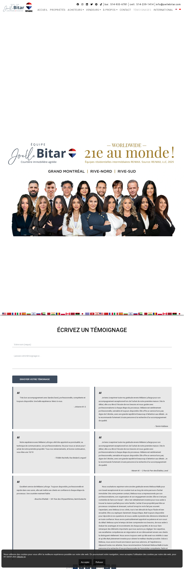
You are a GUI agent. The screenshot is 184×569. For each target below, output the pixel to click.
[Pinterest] (96, 4)
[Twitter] (91, 4)
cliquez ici (21, 556)
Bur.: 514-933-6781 (116, 4)
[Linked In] (87, 4)
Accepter (85, 562)
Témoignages (142, 10)
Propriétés (57, 10)
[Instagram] (82, 4)
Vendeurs (92, 10)
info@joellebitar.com (168, 4)
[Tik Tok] (101, 4)
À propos (109, 10)
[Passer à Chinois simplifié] (180, 9)
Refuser (99, 562)
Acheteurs (75, 10)
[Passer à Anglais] (176, 9)
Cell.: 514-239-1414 (142, 4)
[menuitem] (42, 10)
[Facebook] (78, 4)
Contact (125, 10)
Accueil (43, 10)
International (163, 10)
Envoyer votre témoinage (35, 379)
